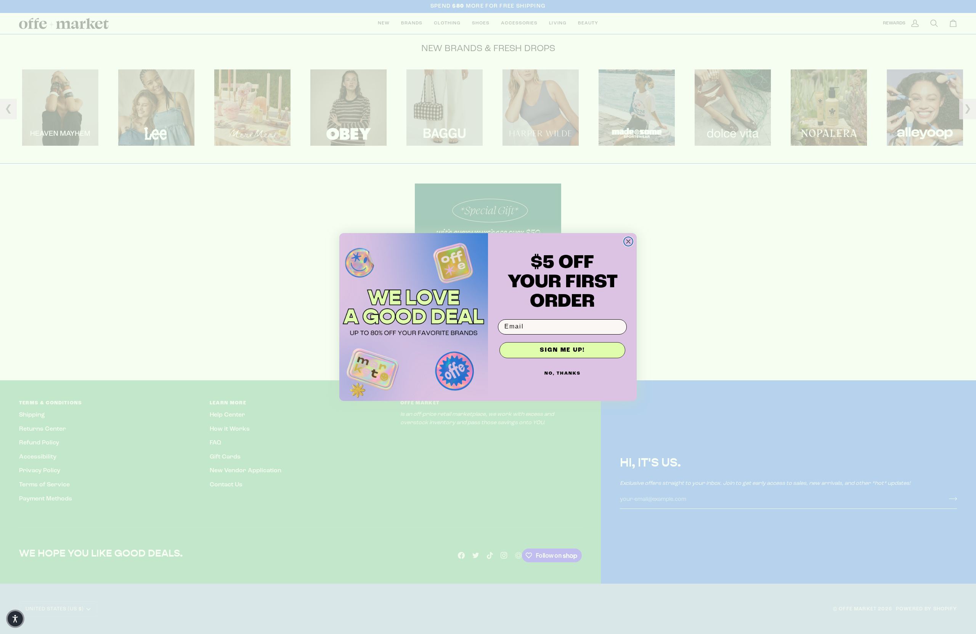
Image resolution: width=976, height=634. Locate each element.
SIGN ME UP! (562, 350)
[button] (15, 619)
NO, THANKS (562, 373)
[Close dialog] (628, 241)
